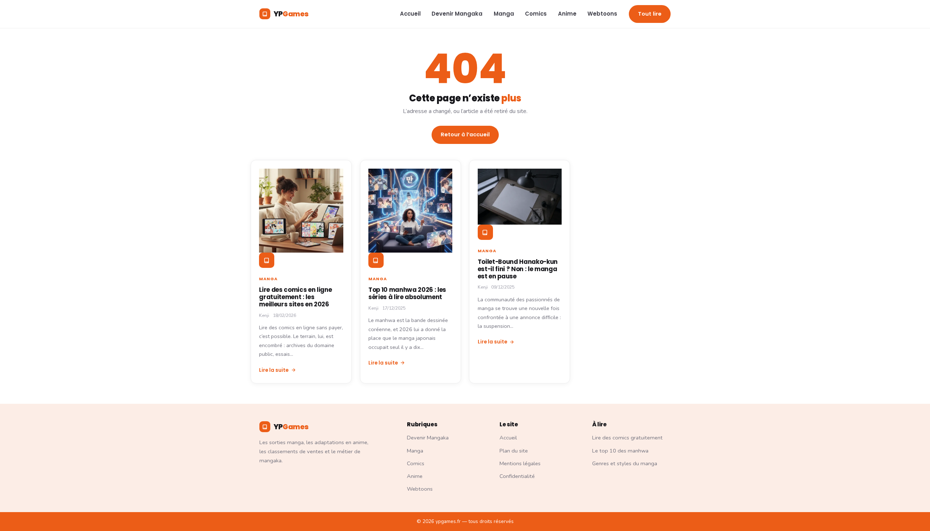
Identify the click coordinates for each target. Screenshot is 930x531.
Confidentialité (517, 476)
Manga (504, 13)
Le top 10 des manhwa (620, 450)
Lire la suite (273, 370)
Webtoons (602, 13)
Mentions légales (520, 463)
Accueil (410, 13)
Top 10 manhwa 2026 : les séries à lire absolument (407, 293)
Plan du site (514, 450)
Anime (567, 13)
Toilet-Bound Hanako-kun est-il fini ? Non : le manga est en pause (518, 269)
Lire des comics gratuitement (627, 437)
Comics (536, 13)
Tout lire (650, 13)
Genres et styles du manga (624, 463)
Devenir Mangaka (457, 13)
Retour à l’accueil (465, 134)
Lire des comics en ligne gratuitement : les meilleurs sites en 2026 (295, 297)
